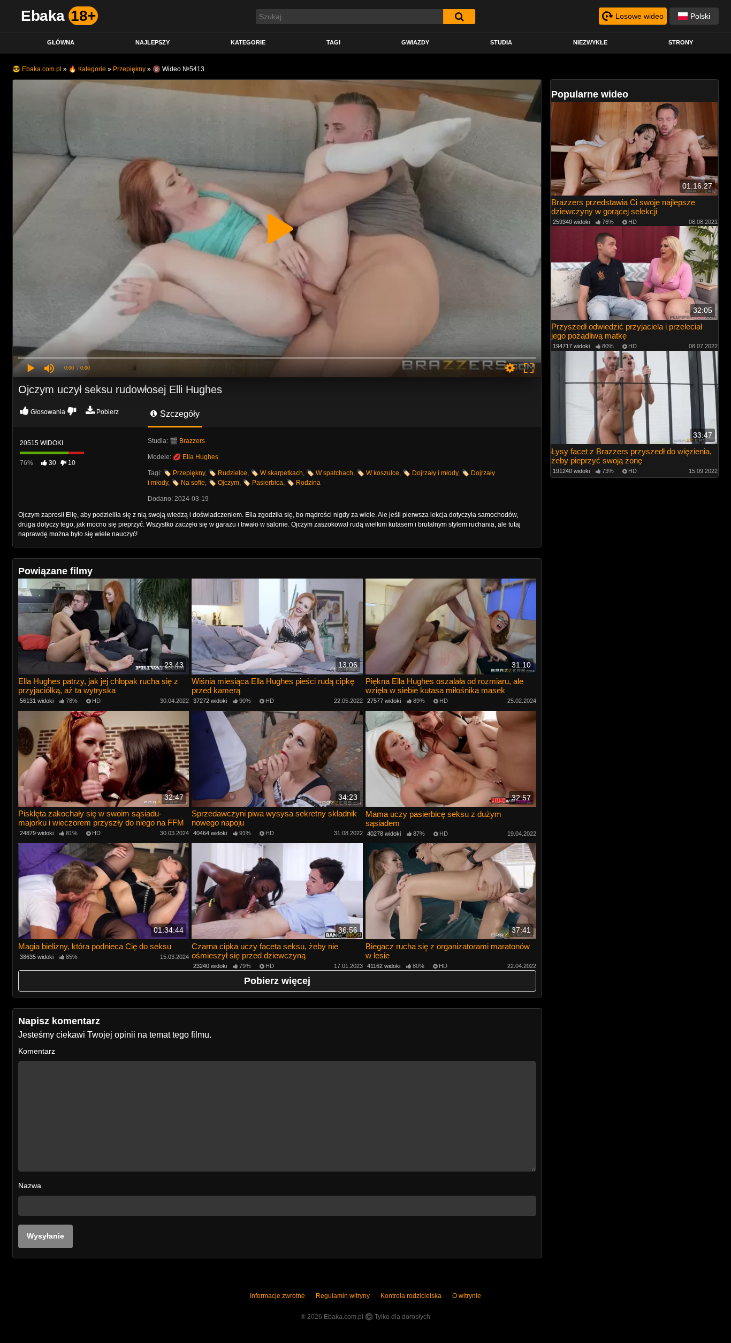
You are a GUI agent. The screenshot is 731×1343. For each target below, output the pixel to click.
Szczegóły (179, 413)
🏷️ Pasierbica (262, 482)
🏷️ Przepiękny (184, 473)
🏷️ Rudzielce (227, 473)
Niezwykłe (590, 42)
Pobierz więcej (277, 981)
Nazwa (29, 1185)
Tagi (333, 42)
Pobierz (107, 412)
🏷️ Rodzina (303, 482)
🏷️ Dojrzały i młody (430, 473)
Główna (60, 42)
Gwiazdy (415, 42)
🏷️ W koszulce (377, 473)
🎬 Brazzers (187, 441)
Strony (680, 42)
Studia (501, 42)
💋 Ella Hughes (195, 457)
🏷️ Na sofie (188, 482)
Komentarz (36, 1051)
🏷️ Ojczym (223, 482)
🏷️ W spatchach (329, 473)
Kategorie (248, 42)
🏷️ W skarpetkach (276, 473)
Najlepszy (152, 42)
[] (459, 16)
